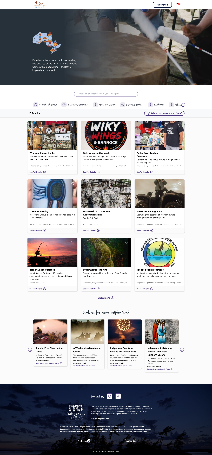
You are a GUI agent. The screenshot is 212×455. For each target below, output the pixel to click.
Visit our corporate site (100, 419)
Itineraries (162, 4)
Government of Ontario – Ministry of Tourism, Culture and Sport (122, 432)
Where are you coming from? (166, 113)
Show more (104, 298)
